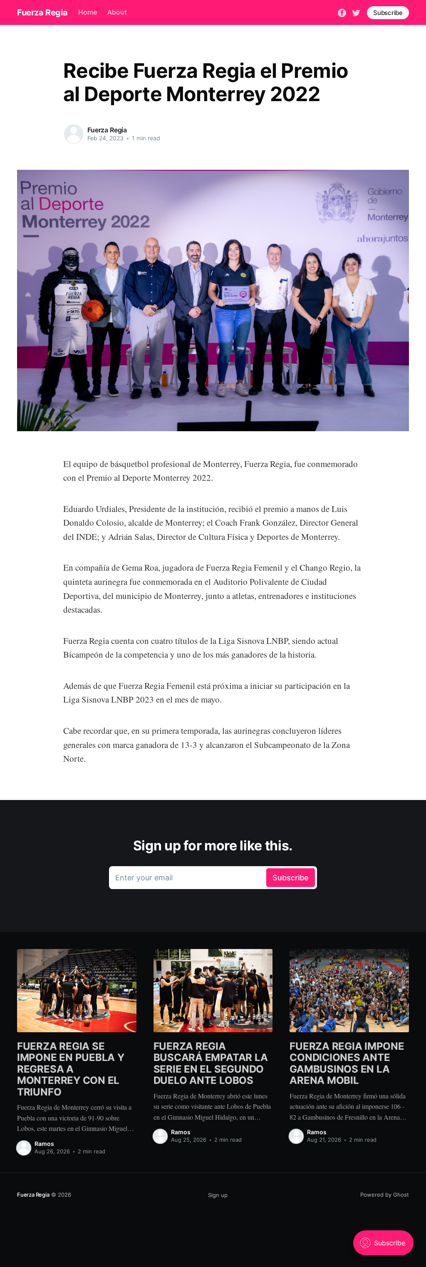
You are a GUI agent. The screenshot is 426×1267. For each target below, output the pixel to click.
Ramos (44, 1143)
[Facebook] (342, 12)
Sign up (218, 1195)
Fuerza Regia (42, 12)
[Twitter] (356, 12)
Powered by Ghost (384, 1194)
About (117, 12)
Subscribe (388, 13)
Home (87, 12)
